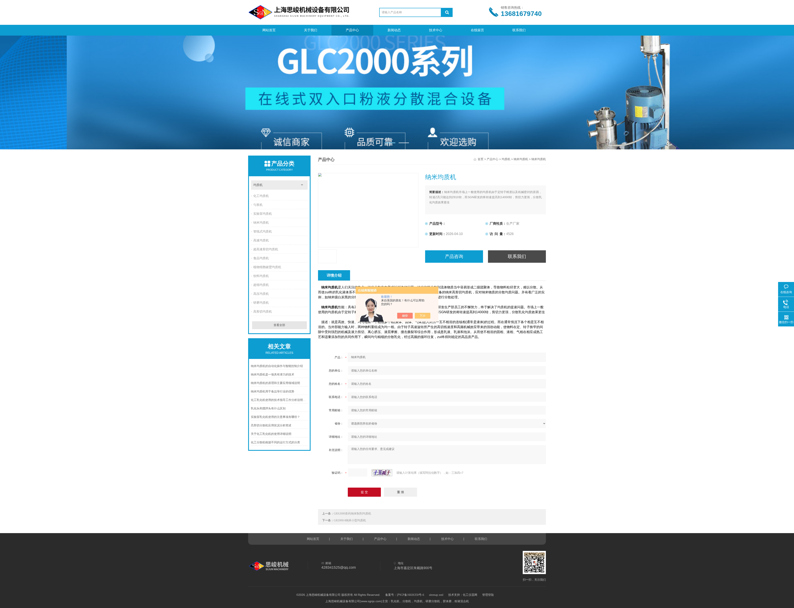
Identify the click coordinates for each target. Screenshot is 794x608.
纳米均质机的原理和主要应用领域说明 (275, 383)
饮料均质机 (261, 276)
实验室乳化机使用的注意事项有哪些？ (275, 417)
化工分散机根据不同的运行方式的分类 (275, 442)
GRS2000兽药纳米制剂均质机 (352, 513)
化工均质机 (261, 196)
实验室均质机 (262, 213)
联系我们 (519, 30)
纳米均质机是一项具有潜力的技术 (272, 374)
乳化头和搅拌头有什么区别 (268, 408)
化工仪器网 (470, 594)
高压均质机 (261, 293)
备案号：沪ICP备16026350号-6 (404, 594)
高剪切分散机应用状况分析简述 (271, 425)
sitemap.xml (436, 594)
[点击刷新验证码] (382, 472)
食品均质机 (261, 258)
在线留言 (477, 30)
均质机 (258, 185)
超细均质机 (261, 285)
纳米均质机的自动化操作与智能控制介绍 (277, 366)
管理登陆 (488, 594)
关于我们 (310, 30)
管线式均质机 (262, 231)
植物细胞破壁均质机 (267, 267)
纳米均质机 (261, 222)
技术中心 (435, 30)
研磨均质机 (261, 302)
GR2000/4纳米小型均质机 (350, 520)
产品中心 (352, 30)
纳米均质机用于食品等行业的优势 (272, 391)
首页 (480, 159)
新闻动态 (394, 30)
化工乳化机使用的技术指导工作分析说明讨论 (279, 400)
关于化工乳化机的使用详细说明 (271, 433)
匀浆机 (258, 204)
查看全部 (279, 325)
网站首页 (269, 30)
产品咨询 (454, 256)
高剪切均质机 (262, 311)
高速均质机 (261, 240)
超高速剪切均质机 (265, 249)
